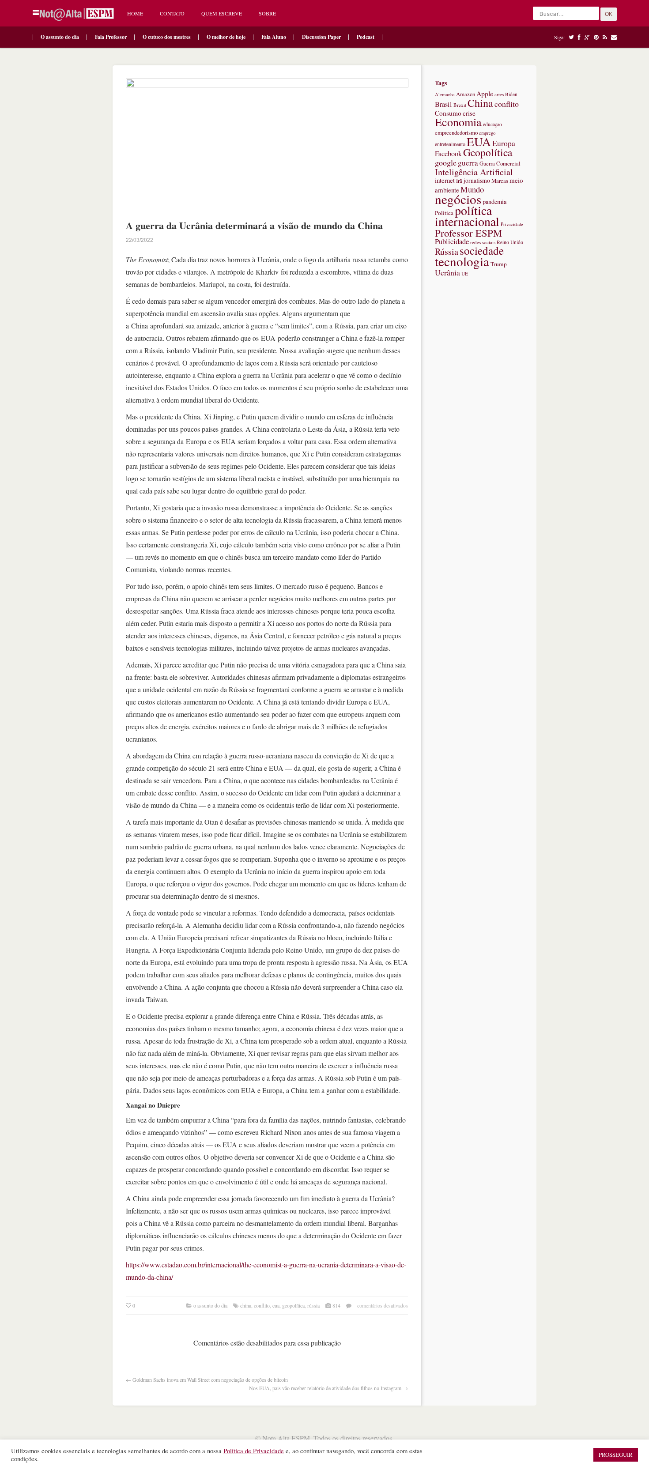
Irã (459, 181)
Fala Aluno (273, 37)
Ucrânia (447, 272)
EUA (275, 1305)
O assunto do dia (60, 37)
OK (608, 14)
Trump (499, 264)
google (446, 162)
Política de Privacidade (253, 1451)
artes (499, 94)
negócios (458, 198)
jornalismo (477, 180)
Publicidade (452, 241)
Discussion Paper (321, 37)
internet (445, 180)
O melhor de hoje (226, 37)
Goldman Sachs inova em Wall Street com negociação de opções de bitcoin (210, 1379)
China (245, 1305)
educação (492, 124)
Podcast (365, 37)
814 (336, 1305)
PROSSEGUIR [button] (616, 1455)
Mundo (472, 189)
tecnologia (462, 261)
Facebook (448, 153)
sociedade (482, 250)
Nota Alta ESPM (286, 1438)
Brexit (459, 105)
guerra (468, 163)
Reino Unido (510, 242)
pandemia (494, 201)
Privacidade (512, 224)
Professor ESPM (468, 232)
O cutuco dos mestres (167, 37)
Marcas (499, 181)
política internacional (467, 216)
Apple (484, 93)
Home (135, 13)
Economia (458, 121)
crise (469, 113)
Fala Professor (111, 37)
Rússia (313, 1305)
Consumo (448, 113)
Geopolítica (293, 1305)
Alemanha (445, 94)
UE (464, 273)
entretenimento (450, 143)
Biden (511, 94)
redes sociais (482, 242)
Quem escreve (221, 13)
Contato (172, 13)
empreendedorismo (456, 132)
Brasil (443, 104)
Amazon (465, 94)
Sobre (267, 13)
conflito (262, 1305)
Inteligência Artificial (474, 172)
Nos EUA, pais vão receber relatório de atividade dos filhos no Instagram (325, 1387)
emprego (487, 133)
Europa (503, 143)
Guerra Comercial (500, 163)
